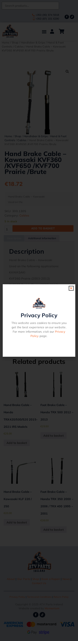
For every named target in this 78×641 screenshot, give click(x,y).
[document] (39, 320)
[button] (71, 288)
